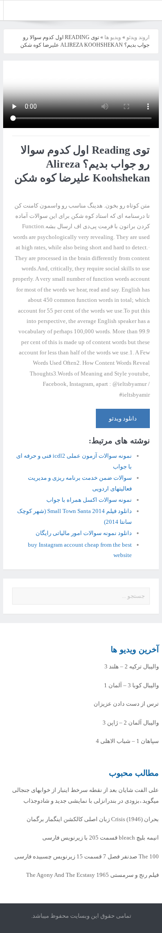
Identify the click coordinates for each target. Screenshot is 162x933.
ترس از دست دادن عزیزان (126, 703)
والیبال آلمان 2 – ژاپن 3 (131, 722)
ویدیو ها (112, 37)
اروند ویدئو (137, 37)
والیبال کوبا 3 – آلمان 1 (131, 685)
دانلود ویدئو (123, 418)
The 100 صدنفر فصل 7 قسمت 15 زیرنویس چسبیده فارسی (86, 856)
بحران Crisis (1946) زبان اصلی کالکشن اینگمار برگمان (93, 819)
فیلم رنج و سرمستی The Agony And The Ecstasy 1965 (92, 874)
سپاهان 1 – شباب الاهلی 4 (127, 741)
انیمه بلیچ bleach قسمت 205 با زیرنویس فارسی (100, 837)
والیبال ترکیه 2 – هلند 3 (131, 666)
